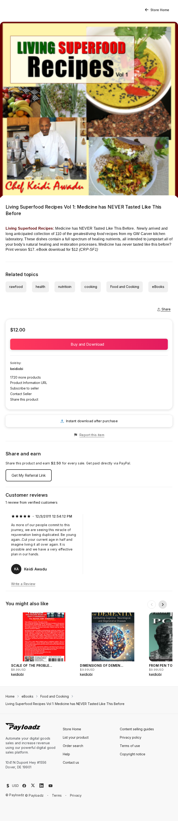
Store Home (159, 10)
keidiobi (16, 369)
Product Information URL (28, 383)
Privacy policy (130, 737)
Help (66, 754)
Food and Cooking (124, 286)
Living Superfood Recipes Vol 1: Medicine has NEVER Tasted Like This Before (65, 704)
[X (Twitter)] (33, 785)
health (40, 286)
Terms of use (130, 746)
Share (166, 309)
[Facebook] (24, 785)
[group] (44, 644)
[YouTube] (50, 785)
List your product (76, 737)
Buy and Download (89, 344)
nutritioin (64, 286)
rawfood (16, 286)
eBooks (158, 286)
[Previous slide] (151, 604)
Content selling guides (137, 729)
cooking (90, 286)
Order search (73, 746)
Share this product (24, 399)
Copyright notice (132, 754)
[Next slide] (163, 604)
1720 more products (25, 377)
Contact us (71, 762)
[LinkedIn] (41, 785)
